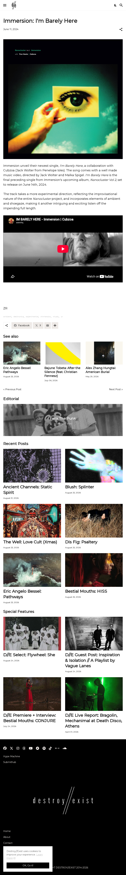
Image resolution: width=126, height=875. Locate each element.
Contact (7, 842)
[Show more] (55, 325)
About (6, 837)
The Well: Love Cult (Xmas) (30, 541)
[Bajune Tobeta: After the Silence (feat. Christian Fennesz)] (63, 353)
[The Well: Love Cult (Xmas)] (32, 521)
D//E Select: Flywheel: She (29, 654)
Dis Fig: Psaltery (81, 541)
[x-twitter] (11, 748)
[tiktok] (50, 748)
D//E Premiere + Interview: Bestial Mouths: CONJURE (29, 718)
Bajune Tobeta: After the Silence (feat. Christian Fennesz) (62, 372)
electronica (19, 316)
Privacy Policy (11, 848)
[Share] (121, 29)
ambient (7, 316)
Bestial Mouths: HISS (86, 591)
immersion (46, 316)
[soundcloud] (65, 748)
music (56, 316)
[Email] (47, 325)
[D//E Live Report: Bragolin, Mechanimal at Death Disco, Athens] (94, 694)
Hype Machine (11, 756)
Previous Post (13, 389)
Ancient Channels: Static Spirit (27, 489)
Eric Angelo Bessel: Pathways (17, 370)
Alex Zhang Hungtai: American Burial (101, 370)
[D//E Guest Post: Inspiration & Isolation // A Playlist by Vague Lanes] (94, 633)
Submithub (9, 762)
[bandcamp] (37, 748)
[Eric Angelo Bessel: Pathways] (21, 353)
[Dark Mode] (115, 5)
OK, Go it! (28, 865)
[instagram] (17, 748)
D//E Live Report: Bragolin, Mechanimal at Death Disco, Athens (93, 721)
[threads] (24, 748)
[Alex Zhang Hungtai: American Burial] (104, 353)
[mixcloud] (57, 748)
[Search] (121, 5)
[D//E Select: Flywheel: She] (32, 633)
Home (7, 831)
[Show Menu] (4, 5)
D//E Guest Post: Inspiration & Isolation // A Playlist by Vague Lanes (92, 660)
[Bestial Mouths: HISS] (94, 570)
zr (62, 316)
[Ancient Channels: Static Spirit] (32, 466)
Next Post (115, 389)
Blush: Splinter (79, 486)
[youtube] (31, 748)
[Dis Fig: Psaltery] (94, 521)
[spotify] (44, 748)
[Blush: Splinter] (94, 466)
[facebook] (5, 748)
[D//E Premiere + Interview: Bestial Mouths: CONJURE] (32, 694)
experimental (32, 316)
